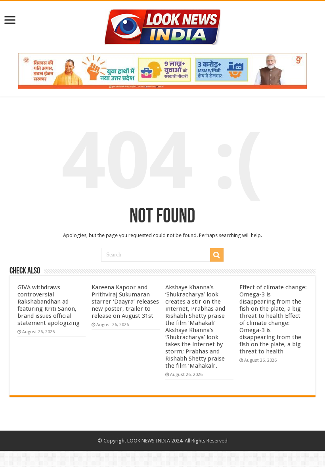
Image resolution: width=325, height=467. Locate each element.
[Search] (217, 255)
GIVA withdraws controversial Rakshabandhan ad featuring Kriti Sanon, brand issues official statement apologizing (48, 305)
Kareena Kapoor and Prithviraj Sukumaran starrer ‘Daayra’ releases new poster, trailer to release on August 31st (125, 301)
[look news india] (162, 25)
